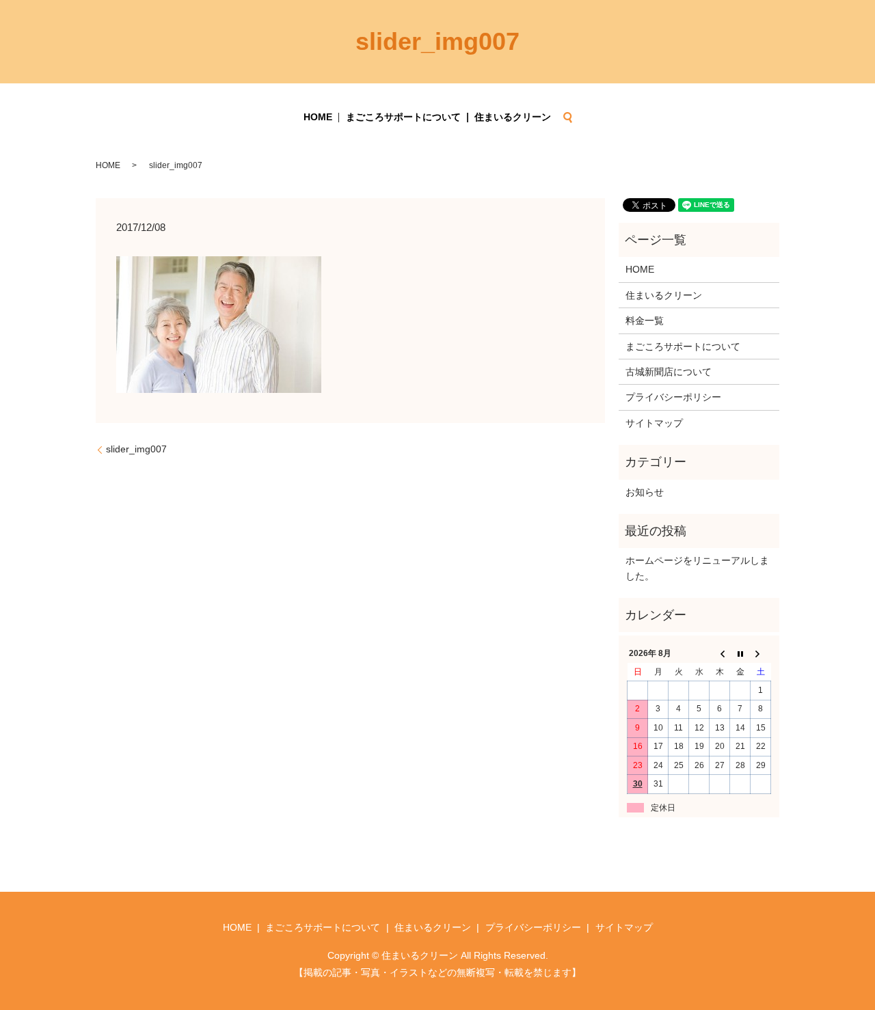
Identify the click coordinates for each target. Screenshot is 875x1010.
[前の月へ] (720, 654)
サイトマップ (654, 423)
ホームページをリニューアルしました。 (697, 568)
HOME (318, 116)
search (567, 117)
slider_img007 (136, 448)
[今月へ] (740, 654)
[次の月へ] (761, 654)
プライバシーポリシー (673, 397)
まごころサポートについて (403, 116)
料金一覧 (644, 320)
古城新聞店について (668, 371)
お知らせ (644, 492)
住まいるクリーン (512, 116)
